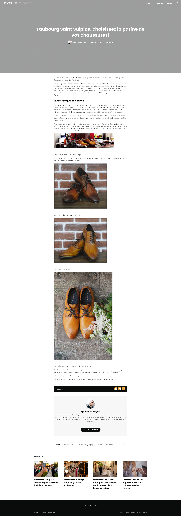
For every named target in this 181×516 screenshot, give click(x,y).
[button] (177, 3)
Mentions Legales (136, 512)
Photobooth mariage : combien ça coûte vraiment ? (74, 482)
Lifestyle (159, 3)
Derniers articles (124, 512)
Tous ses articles (90, 430)
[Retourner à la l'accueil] (17, 3)
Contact (144, 512)
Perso (169, 3)
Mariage (148, 3)
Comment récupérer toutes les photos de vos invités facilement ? (46, 482)
